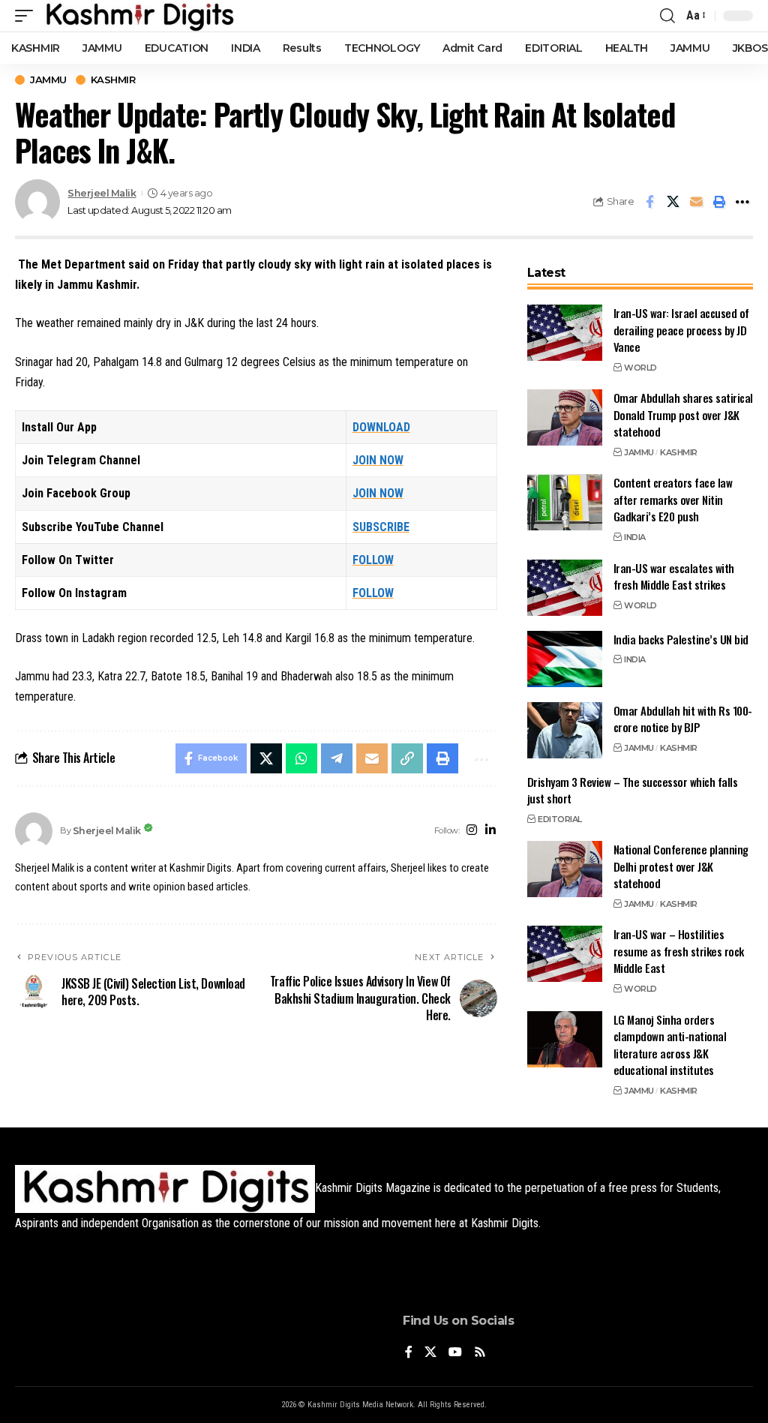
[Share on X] (672, 202)
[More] (742, 202)
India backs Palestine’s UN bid (681, 639)
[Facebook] (409, 1353)
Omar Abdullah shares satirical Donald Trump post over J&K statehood (683, 414)
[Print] (719, 202)
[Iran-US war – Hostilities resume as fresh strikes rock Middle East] (564, 954)
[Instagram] (471, 831)
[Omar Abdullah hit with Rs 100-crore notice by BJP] (564, 730)
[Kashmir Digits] (139, 16)
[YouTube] (455, 1353)
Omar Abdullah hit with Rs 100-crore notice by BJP (683, 719)
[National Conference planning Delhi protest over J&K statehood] (564, 869)
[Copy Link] (407, 758)
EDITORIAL (560, 819)
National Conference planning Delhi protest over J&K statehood (681, 866)
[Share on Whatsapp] (301, 758)
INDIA (635, 537)
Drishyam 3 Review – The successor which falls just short (632, 790)
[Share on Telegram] (336, 758)
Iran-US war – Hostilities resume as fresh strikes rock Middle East (679, 951)
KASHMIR (113, 80)
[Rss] (480, 1353)
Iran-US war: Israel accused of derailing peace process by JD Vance (681, 330)
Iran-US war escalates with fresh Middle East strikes (674, 576)
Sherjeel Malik (102, 193)
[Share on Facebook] (649, 202)
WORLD (640, 367)
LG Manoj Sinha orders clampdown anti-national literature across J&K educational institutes (670, 1045)
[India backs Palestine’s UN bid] (564, 659)
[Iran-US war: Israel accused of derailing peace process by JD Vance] (564, 333)
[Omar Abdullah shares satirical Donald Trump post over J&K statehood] (564, 417)
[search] (667, 16)
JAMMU (48, 80)
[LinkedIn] (490, 831)
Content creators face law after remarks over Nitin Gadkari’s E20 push (673, 499)
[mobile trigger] (27, 16)
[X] (430, 1353)
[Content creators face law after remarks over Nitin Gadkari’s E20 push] (564, 502)
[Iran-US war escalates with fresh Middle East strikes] (564, 588)
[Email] (696, 202)
